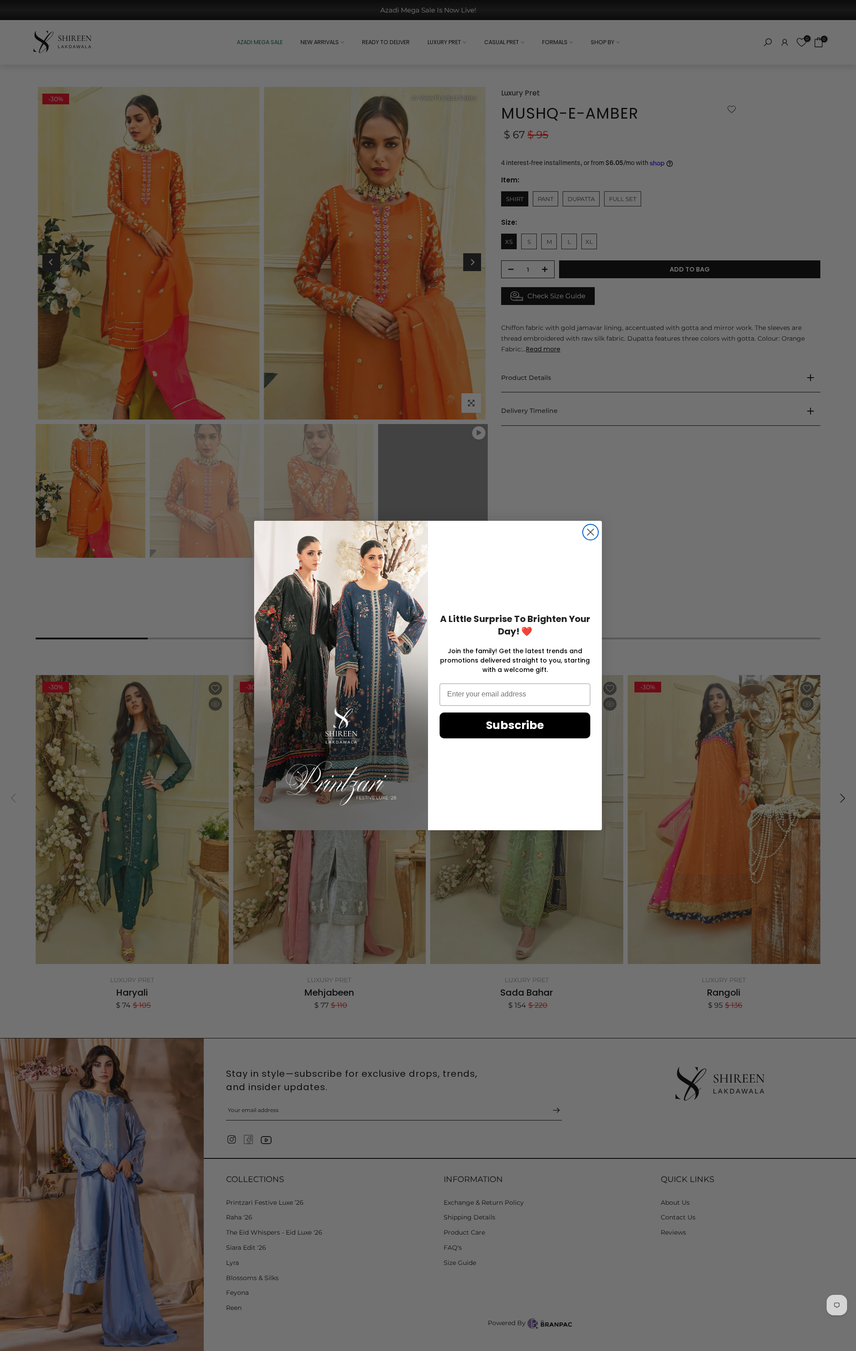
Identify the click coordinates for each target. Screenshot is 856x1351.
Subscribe (515, 725)
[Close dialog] (590, 532)
